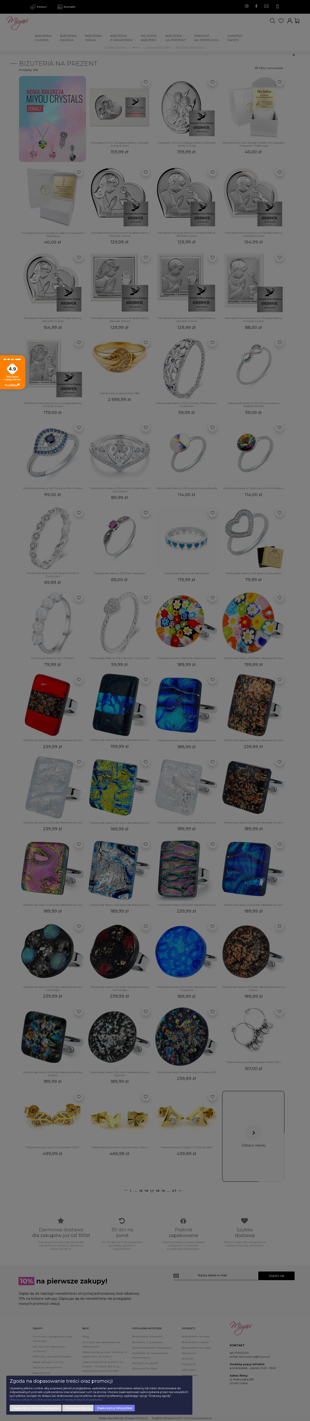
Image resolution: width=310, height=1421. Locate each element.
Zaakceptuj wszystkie (114, 1408)
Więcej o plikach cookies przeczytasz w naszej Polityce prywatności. (56, 1399)
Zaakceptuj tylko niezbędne (35, 1408)
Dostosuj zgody (78, 1408)
